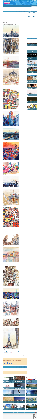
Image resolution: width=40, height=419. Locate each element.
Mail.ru (17, 0)
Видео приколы (34, 12)
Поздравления (34, 16)
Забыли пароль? (5, 0)
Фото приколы (29, 12)
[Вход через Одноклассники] (8, 363)
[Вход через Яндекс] (13, 363)
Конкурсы (29, 16)
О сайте (4, 412)
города (13, 355)
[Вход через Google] (10, 363)
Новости (29, 15)
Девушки (33, 13)
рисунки (25, 355)
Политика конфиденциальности (9, 412)
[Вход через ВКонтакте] (4, 363)
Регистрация (8, 0)
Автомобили (34, 14)
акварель (8, 355)
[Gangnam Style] (34, 418)
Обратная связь (35, 0)
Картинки (5, 355)
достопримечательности (20, 355)
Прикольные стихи (34, 15)
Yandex (18, 0)
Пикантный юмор (30, 13)
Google (16, 0)
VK (13, 0)
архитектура (16, 355)
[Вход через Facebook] (6, 363)
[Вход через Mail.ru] (11, 363)
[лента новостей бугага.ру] (36, 0)
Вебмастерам (21, 412)
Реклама (32, 0)
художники (10, 355)
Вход (3, 0)
